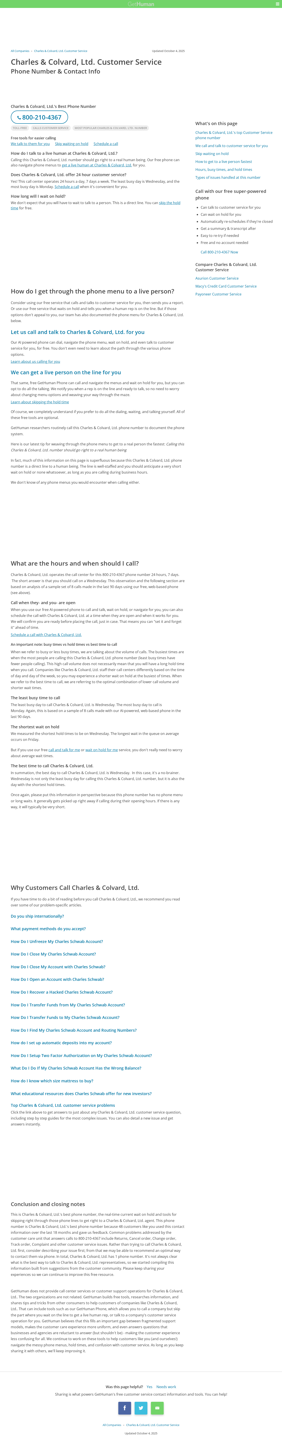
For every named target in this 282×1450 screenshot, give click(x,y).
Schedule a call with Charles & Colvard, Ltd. (46, 634)
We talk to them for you (30, 143)
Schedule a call (106, 143)
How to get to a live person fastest (223, 161)
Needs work (166, 1386)
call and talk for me (64, 749)
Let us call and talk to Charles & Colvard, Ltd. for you (78, 332)
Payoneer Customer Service (218, 294)
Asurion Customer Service (217, 278)
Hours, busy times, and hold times (223, 169)
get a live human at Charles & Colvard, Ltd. (97, 165)
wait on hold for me (101, 749)
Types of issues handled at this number (228, 177)
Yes (149, 1386)
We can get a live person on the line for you (66, 372)
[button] (277, 4)
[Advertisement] (98, 248)
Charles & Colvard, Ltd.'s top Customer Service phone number (234, 135)
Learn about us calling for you (35, 361)
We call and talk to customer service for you (231, 145)
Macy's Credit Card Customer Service (226, 286)
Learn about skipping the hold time (40, 402)
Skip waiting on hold (71, 143)
